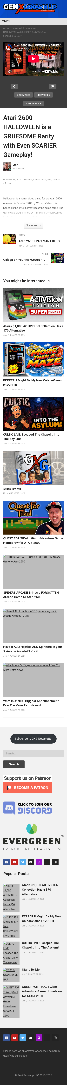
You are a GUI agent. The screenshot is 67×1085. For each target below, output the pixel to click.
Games (36, 180)
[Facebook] (6, 862)
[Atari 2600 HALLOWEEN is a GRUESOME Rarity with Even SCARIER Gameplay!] (33, 305)
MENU (7, 21)
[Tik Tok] (47, 862)
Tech (49, 180)
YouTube (56, 180)
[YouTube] (14, 862)
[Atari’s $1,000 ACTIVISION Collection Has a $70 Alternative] (11, 898)
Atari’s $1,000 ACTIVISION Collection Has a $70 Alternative (40, 889)
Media (43, 180)
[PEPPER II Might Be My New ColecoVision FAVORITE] (11, 926)
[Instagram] (55, 862)
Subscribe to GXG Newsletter (34, 738)
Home (6, 28)
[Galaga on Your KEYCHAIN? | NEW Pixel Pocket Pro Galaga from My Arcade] (33, 262)
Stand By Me (12, 489)
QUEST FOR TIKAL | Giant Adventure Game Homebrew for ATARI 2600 (42, 991)
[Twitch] (39, 862)
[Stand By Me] (11, 975)
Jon (15, 165)
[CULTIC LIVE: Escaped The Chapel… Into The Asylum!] (11, 953)
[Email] (31, 862)
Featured (17, 28)
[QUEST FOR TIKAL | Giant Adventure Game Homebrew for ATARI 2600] (11, 1001)
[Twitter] (23, 862)
